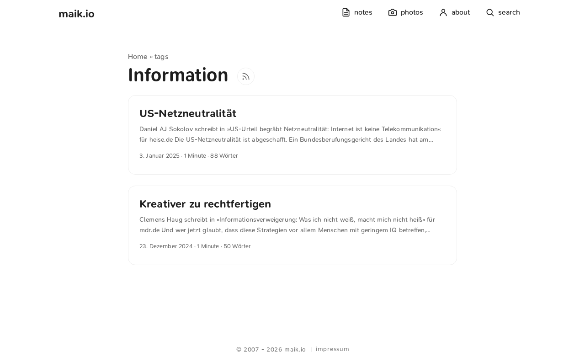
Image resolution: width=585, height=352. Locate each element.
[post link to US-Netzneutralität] (292, 135)
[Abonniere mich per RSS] (246, 76)
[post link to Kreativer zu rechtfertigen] (292, 225)
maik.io (76, 13)
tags (161, 56)
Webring (292, 338)
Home (138, 56)
